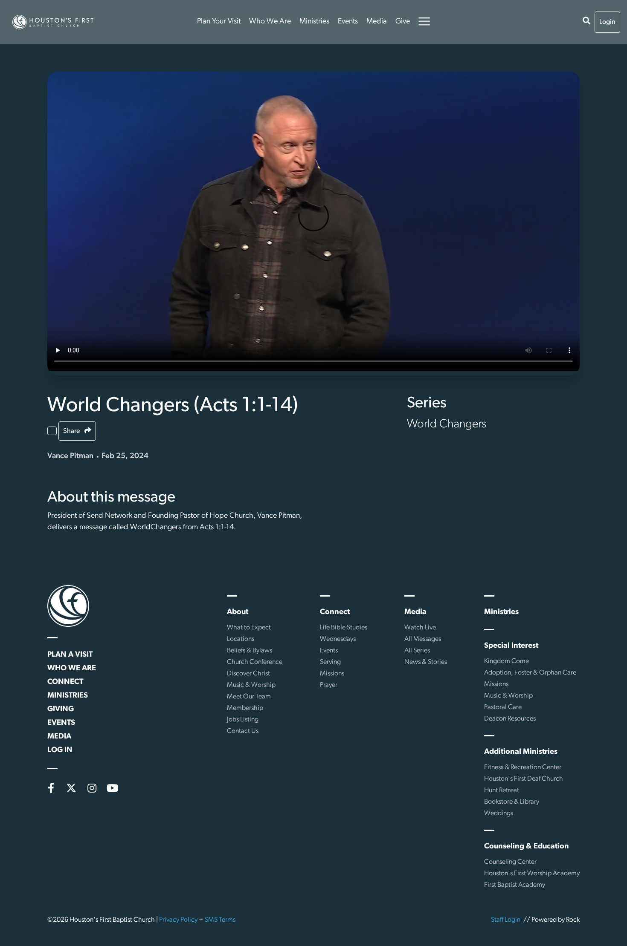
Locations (240, 639)
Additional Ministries (520, 752)
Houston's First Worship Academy (532, 873)
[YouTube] (112, 787)
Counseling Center (510, 862)
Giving (60, 709)
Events (348, 22)
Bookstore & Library (511, 802)
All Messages (422, 639)
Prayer (328, 685)
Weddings (498, 813)
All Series (417, 650)
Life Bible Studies (343, 627)
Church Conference (254, 662)
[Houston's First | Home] (68, 606)
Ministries (314, 22)
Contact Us (242, 731)
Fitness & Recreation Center (522, 767)
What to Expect (249, 627)
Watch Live (420, 627)
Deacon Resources (510, 718)
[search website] (586, 22)
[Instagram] (91, 787)
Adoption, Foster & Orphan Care (530, 672)
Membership (245, 708)
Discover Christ (248, 673)
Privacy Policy (178, 920)
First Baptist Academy (514, 885)
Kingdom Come (506, 661)
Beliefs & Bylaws (249, 650)
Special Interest (511, 646)
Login (607, 22)
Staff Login (505, 920)
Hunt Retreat (501, 790)
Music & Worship (251, 685)
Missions (332, 673)
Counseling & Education (526, 847)
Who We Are (270, 22)
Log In (60, 750)
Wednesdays (338, 639)
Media (376, 22)
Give (402, 22)
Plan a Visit (70, 655)
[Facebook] (50, 787)
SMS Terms (220, 920)
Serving (330, 662)
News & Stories (425, 662)
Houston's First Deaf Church (523, 779)
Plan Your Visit (219, 22)
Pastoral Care (503, 707)
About (237, 612)
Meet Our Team (249, 696)
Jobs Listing (242, 719)
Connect (65, 682)
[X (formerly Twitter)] (71, 787)
